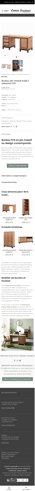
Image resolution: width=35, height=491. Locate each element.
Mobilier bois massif (8, 74)
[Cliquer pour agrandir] (5, 55)
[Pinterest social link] (16, 126)
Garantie (4, 435)
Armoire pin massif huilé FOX (9, 251)
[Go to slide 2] (18, 57)
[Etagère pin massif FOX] (26, 207)
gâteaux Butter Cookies (23, 2)
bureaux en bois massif (12, 285)
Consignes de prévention (9, 439)
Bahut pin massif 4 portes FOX (25, 251)
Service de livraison (7, 456)
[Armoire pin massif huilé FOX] (9, 239)
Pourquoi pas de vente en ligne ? (12, 402)
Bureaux (4, 76)
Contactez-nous (6, 421)
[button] (3, 41)
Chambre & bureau (23, 74)
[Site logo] (21, 11)
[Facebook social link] (11, 126)
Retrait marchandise (8, 454)
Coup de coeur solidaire (9, 404)
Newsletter (5, 458)
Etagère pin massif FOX (25, 219)
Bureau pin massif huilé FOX (9, 219)
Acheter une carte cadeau (10, 452)
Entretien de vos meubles (10, 437)
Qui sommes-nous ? (8, 418)
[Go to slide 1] (16, 57)
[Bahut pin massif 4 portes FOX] (26, 239)
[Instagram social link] (14, 126)
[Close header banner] (32, 2)
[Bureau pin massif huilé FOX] (9, 207)
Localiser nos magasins (9, 420)
